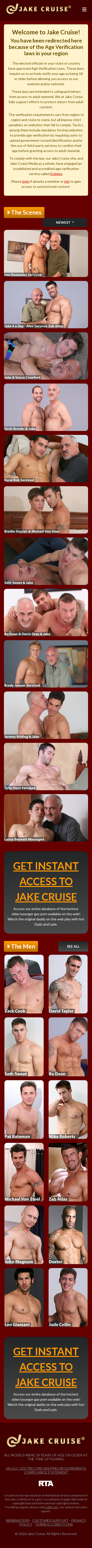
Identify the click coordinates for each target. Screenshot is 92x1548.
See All (73, 946)
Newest (63, 222)
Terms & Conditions (54, 1524)
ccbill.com (51, 1507)
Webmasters (17, 1520)
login (25, 181)
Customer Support (50, 1520)
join (67, 181)
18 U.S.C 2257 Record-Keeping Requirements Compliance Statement (46, 1470)
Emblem (56, 174)
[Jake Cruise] (39, 9)
